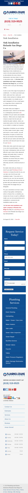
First (5, 245)
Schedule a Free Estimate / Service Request (14, 1)
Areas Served (7, 489)
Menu (7, 29)
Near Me (17, 219)
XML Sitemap (16, 492)
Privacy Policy (15, 489)
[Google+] (14, 4)
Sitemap (10, 492)
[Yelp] (16, 4)
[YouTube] (19, 4)
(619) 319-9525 (13, 21)
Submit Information (9, 289)
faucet (9, 143)
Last (5, 251)
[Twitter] (11, 4)
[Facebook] (9, 4)
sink (20, 112)
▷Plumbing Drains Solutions (14, 11)
